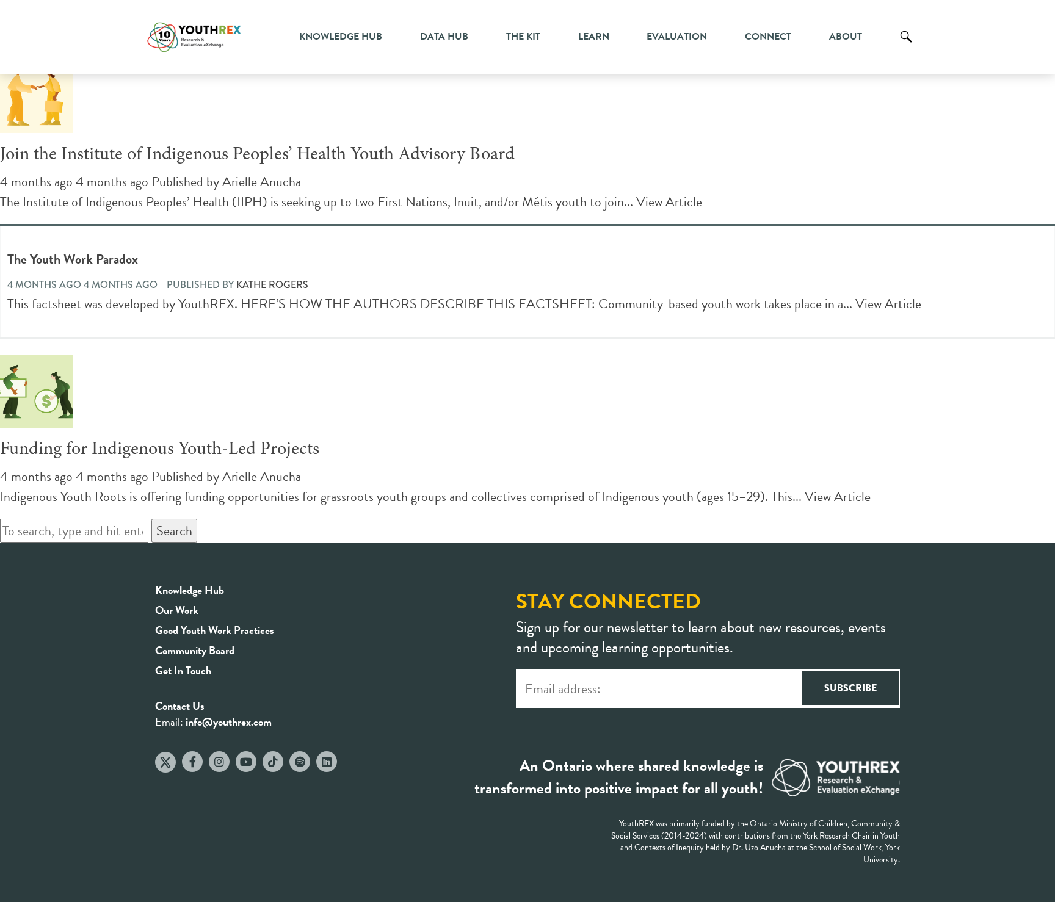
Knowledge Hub (340, 36)
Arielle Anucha (261, 181)
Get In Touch (183, 670)
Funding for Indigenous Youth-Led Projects (159, 450)
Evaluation (677, 36)
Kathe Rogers (272, 285)
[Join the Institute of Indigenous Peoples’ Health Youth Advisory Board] (36, 123)
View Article (669, 202)
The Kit (523, 36)
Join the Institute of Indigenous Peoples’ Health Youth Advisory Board (257, 155)
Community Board (194, 650)
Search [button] (174, 531)
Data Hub (444, 36)
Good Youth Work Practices (214, 630)
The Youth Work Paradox (72, 259)
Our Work (176, 610)
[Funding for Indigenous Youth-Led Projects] (36, 418)
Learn (593, 36)
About (845, 36)
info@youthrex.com (229, 721)
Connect (768, 36)
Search (906, 46)
